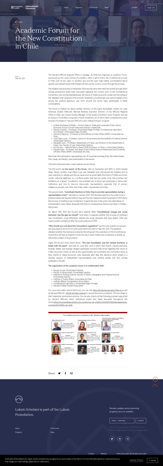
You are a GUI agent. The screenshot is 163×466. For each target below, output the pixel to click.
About (66, 7)
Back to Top (155, 385)
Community (93, 7)
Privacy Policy (121, 430)
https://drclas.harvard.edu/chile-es (107, 290)
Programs (79, 7)
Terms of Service (136, 430)
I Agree (152, 460)
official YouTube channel (76, 293)
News (107, 7)
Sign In (150, 8)
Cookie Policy (136, 460)
